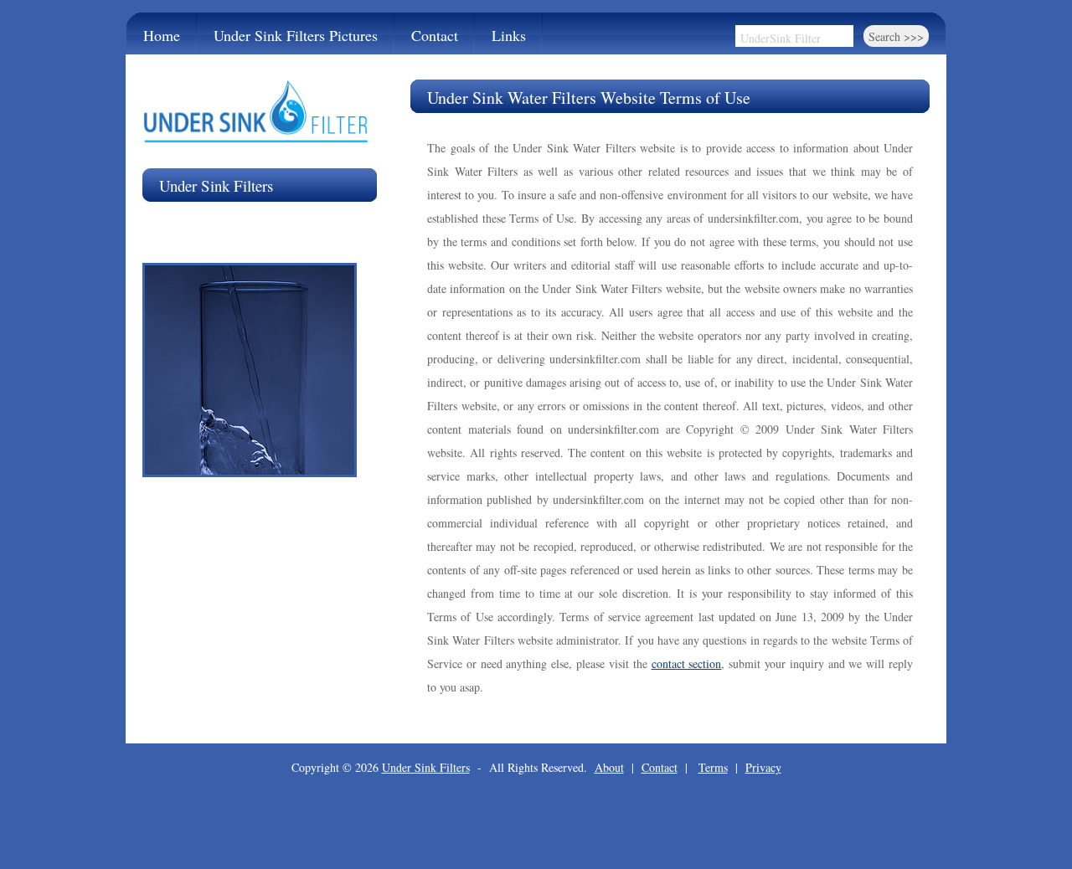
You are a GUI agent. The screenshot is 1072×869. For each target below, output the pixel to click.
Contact (434, 35)
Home (161, 35)
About (609, 767)
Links (509, 35)
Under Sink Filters (426, 767)
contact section (687, 663)
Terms (713, 767)
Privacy (763, 767)
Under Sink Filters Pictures (296, 35)
